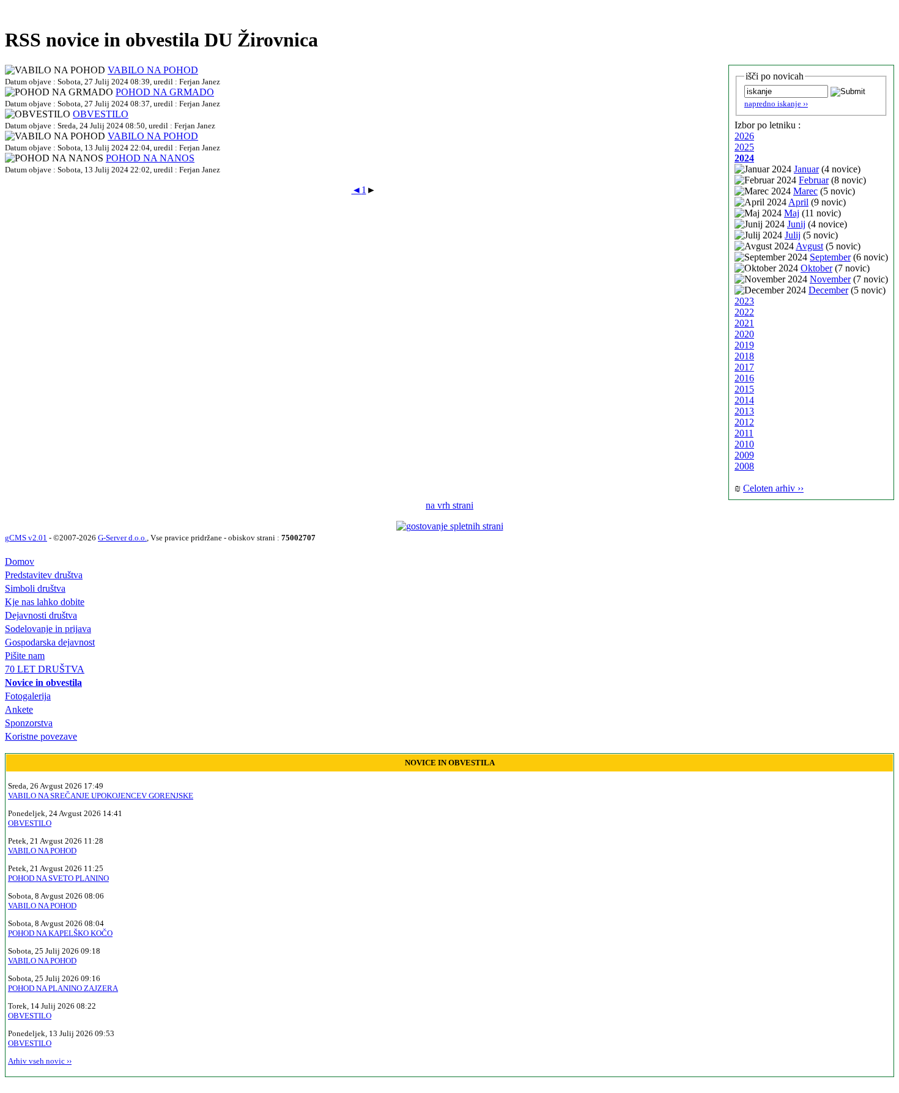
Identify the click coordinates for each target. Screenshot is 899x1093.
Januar (806, 169)
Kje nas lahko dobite (44, 602)
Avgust (809, 246)
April (798, 202)
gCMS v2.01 (26, 537)
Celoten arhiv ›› (773, 488)
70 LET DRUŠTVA (44, 669)
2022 (744, 312)
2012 (744, 422)
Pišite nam (25, 655)
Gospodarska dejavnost (50, 642)
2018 (744, 356)
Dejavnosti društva (41, 615)
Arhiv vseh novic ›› (40, 1060)
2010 (744, 444)
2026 (744, 136)
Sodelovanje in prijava (48, 629)
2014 (744, 400)
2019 (744, 345)
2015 (744, 389)
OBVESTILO (100, 114)
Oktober (816, 268)
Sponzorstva (29, 723)
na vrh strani (449, 505)
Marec (805, 191)
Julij (793, 235)
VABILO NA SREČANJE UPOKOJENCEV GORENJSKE (100, 795)
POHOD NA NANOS (150, 158)
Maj (791, 213)
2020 (744, 334)
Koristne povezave (41, 736)
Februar (814, 180)
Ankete (19, 709)
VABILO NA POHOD (153, 70)
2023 (744, 301)
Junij (796, 224)
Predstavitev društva (44, 575)
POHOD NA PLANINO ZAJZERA (63, 988)
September (830, 257)
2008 (744, 466)
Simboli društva (35, 588)
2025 (744, 147)
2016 (744, 378)
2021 (744, 323)
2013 (744, 411)
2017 (744, 367)
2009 (744, 455)
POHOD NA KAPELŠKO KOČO (60, 933)
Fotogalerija (28, 696)
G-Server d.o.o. (122, 537)
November (830, 279)
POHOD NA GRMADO (165, 92)
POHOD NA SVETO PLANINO (58, 878)
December (828, 290)
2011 (743, 433)
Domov (19, 561)
